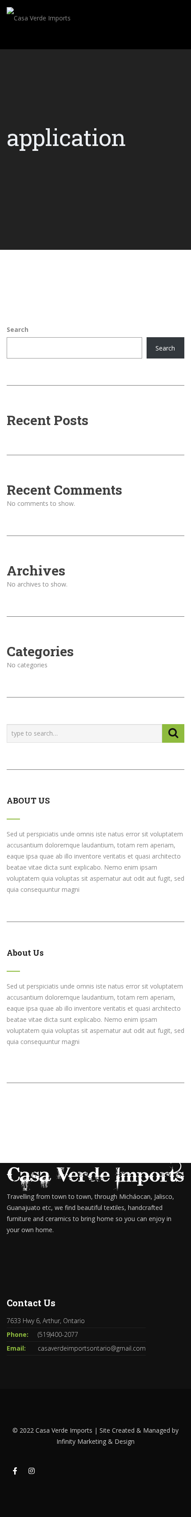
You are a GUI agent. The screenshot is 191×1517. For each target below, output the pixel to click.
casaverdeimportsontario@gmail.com (92, 1348)
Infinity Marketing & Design (95, 1441)
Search (17, 329)
